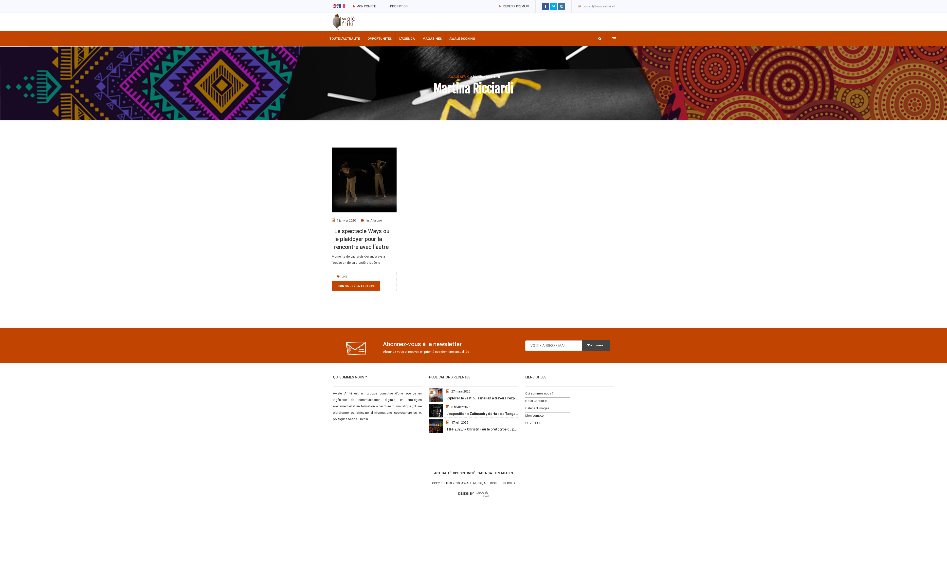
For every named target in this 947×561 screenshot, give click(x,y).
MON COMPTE (366, 6)
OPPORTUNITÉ (464, 473)
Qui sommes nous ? (539, 393)
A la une (376, 220)
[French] (342, 5)
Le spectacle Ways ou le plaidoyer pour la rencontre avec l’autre (361, 239)
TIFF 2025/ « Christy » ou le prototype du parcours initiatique (495, 429)
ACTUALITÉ (442, 473)
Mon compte (534, 415)
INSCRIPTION (399, 6)
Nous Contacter (536, 401)
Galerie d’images (537, 408)
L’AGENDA (484, 473)
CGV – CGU (533, 423)
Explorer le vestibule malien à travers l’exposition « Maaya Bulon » (499, 398)
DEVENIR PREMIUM (516, 6)
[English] (336, 5)
